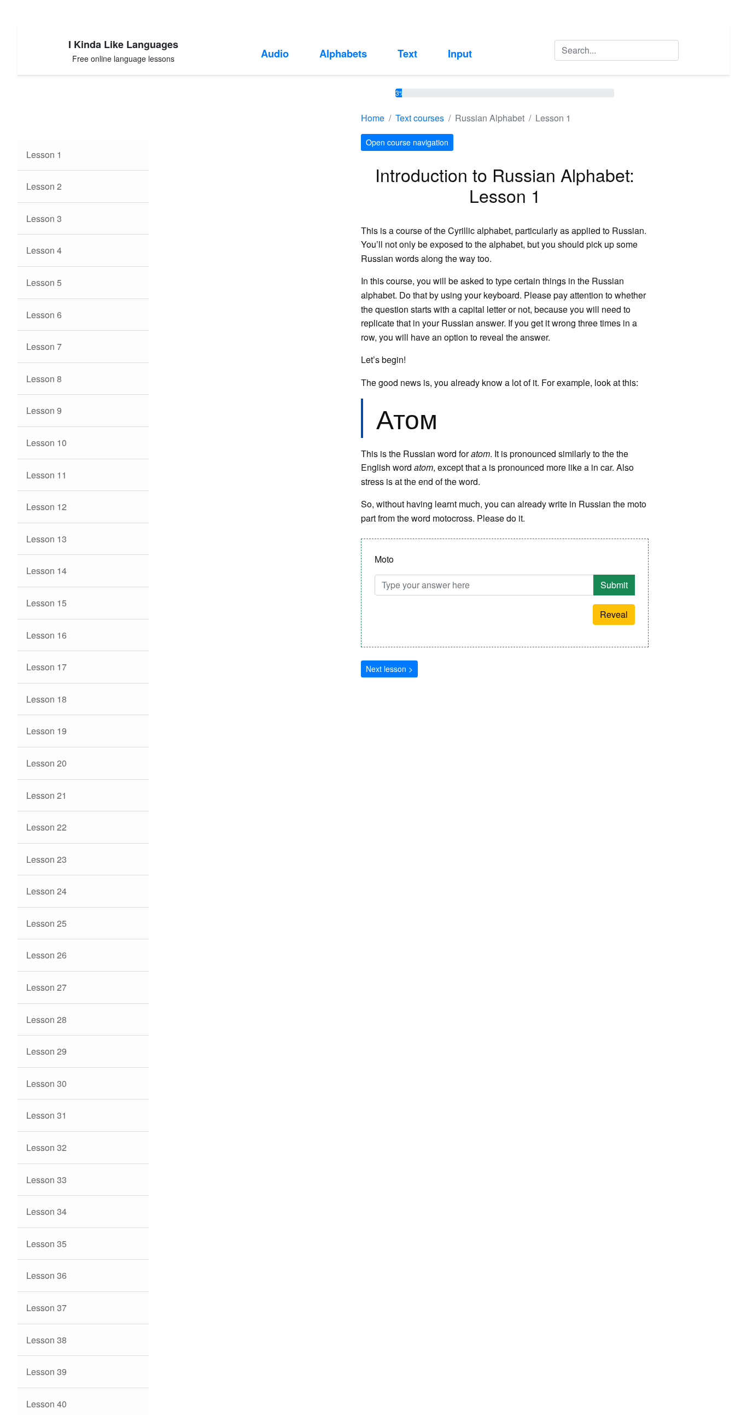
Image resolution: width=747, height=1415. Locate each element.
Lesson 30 (46, 1083)
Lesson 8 (44, 378)
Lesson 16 (46, 635)
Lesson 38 (46, 1340)
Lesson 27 (46, 987)
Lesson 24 (46, 891)
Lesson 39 (46, 1371)
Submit (614, 584)
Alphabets (343, 53)
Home (372, 118)
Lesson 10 (46, 442)
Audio (275, 53)
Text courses (419, 118)
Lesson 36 (46, 1275)
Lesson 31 (46, 1115)
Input (460, 53)
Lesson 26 (46, 955)
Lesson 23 (46, 859)
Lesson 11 (46, 475)
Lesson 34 (46, 1211)
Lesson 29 (46, 1051)
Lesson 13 (46, 539)
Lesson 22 (46, 827)
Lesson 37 (46, 1307)
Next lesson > (389, 668)
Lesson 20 (46, 763)
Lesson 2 (44, 186)
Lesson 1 (44, 154)
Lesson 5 (44, 282)
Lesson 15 (46, 603)
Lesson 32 (46, 1147)
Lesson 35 (46, 1243)
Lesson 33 (46, 1179)
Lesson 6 (44, 314)
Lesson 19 (46, 730)
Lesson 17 (46, 666)
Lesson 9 (44, 410)
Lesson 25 (46, 923)
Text (407, 53)
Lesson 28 (46, 1019)
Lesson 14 (46, 570)
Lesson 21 (46, 795)
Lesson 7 (44, 346)
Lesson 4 (44, 250)
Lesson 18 (46, 699)
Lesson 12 (46, 506)
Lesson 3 (44, 218)
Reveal (614, 614)
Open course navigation (407, 142)
